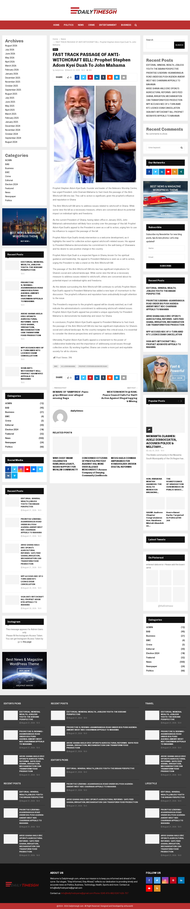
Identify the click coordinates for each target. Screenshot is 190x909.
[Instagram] (165, 880)
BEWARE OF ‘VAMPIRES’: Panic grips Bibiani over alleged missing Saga (70, 395)
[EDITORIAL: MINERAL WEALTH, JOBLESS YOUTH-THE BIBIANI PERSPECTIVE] (12, 265)
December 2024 (12, 126)
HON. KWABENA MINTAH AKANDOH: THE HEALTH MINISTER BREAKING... (154, 485)
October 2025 (11, 86)
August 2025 (11, 94)
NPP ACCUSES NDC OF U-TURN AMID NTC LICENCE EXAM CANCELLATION (32, 351)
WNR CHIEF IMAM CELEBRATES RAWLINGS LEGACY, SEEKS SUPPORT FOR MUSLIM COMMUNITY (65, 464)
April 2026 (10, 62)
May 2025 (9, 106)
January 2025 (11, 122)
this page (27, 642)
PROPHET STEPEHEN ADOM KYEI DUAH (93, 366)
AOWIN (8, 160)
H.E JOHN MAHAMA (68, 366)
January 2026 (11, 74)
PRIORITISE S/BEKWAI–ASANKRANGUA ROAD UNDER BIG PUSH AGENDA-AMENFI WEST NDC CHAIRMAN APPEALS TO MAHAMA (32, 292)
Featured (9, 188)
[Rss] (157, 888)
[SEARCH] (181, 148)
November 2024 (12, 130)
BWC (55, 366)
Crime (91, 25)
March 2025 (10, 114)
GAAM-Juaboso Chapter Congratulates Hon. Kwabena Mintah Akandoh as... (155, 519)
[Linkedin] (181, 880)
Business (126, 25)
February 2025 (12, 118)
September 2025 (13, 90)
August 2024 (11, 142)
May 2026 (9, 57)
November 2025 (12, 82)
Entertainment (108, 25)
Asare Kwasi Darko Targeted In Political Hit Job (175, 516)
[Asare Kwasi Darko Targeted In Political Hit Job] (175, 503)
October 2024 (11, 134)
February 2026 (12, 70)
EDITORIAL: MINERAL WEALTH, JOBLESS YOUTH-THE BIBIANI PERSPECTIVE (32, 266)
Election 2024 (11, 184)
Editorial (9, 180)
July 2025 (9, 98)
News (81, 25)
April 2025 (10, 110)
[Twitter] (157, 880)
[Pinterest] (173, 880)
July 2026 (9, 49)
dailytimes (59, 70)
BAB (7, 164)
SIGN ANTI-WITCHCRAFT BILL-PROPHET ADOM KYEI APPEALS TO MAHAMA (32, 373)
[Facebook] (149, 880)
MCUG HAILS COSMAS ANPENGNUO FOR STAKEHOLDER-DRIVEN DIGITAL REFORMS (123, 462)
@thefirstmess (165, 606)
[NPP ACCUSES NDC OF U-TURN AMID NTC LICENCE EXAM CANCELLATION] (12, 351)
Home (56, 25)
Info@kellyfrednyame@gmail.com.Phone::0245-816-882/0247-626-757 (94, 893)
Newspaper (10, 196)
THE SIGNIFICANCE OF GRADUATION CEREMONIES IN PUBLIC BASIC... (175, 484)
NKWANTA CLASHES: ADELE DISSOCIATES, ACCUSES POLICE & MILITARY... (161, 441)
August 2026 (11, 45)
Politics (68, 25)
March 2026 (10, 66)
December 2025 (12, 78)
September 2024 (13, 138)
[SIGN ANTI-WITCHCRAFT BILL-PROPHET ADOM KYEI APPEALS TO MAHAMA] (12, 371)
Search (149, 40)
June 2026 (10, 53)
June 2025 (10, 102)
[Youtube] (149, 888)
